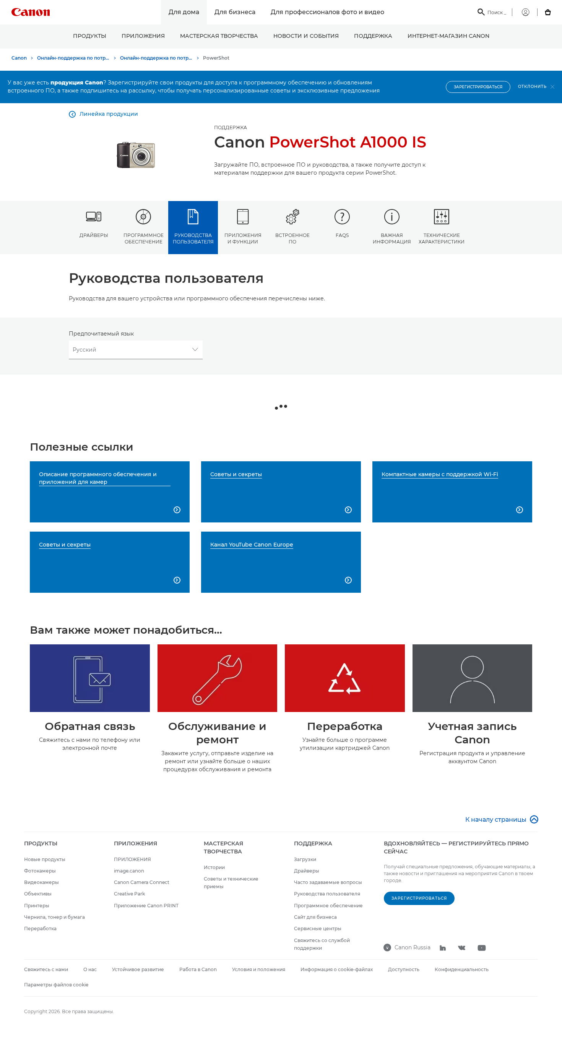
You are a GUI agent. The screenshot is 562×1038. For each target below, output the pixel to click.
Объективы (38, 894)
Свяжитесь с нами (46, 969)
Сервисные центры (317, 928)
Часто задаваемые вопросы (328, 882)
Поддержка (373, 35)
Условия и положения (258, 969)
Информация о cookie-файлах (336, 969)
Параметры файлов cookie (56, 985)
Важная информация (392, 238)
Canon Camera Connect (141, 882)
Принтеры (36, 905)
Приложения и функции (243, 238)
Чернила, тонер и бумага (54, 917)
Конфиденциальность (462, 969)
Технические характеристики (442, 238)
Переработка (40, 928)
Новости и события (306, 35)
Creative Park (129, 894)
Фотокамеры (40, 871)
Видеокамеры (41, 882)
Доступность (403, 969)
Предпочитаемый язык (101, 333)
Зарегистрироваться (478, 86)
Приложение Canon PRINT (146, 905)
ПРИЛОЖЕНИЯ (143, 35)
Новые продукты (44, 859)
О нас (90, 969)
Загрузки (305, 859)
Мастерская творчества (219, 35)
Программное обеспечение (143, 238)
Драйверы (94, 235)
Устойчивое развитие (138, 969)
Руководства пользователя (193, 238)
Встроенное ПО (292, 238)
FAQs (342, 235)
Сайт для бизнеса (315, 917)
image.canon (129, 871)
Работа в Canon (198, 969)
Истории (214, 867)
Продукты (89, 35)
